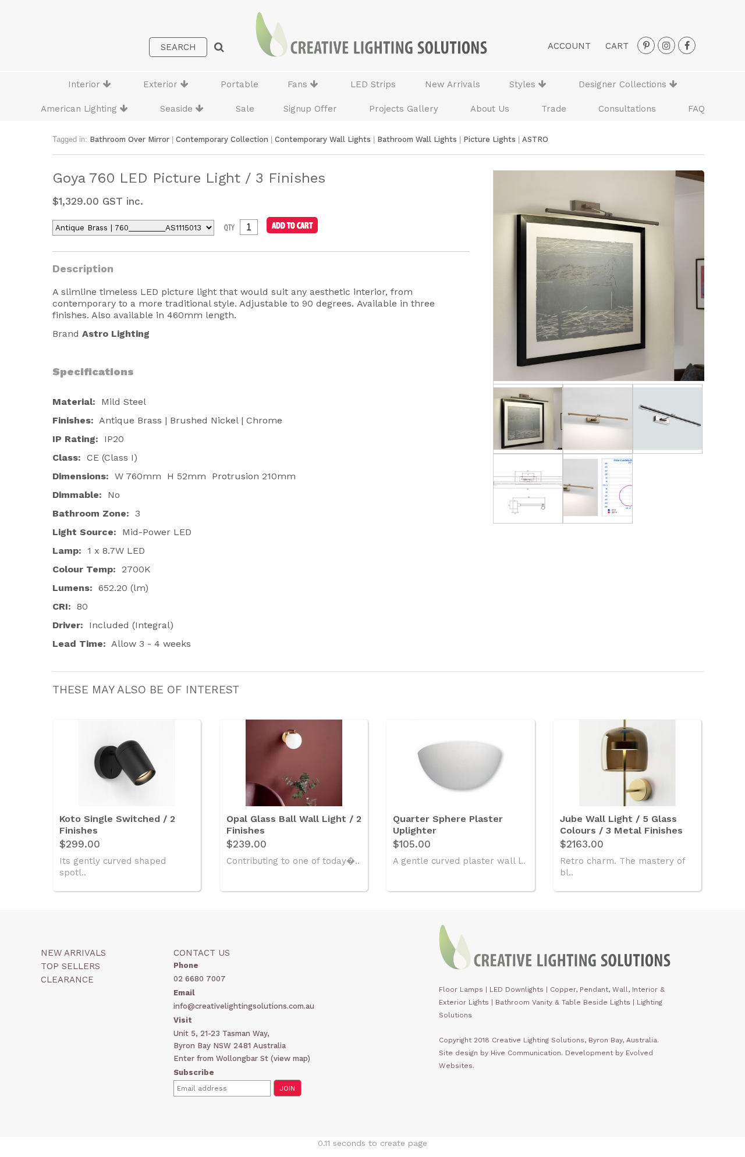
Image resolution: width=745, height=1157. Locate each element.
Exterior (161, 84)
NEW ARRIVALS (73, 953)
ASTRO (535, 139)
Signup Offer (310, 109)
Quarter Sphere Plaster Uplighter (448, 824)
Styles (523, 84)
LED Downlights (516, 989)
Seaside (178, 109)
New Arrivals (452, 84)
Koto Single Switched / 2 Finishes (117, 824)
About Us (489, 109)
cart (617, 46)
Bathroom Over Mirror (129, 139)
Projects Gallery (403, 109)
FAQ (696, 109)
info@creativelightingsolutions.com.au (243, 1006)
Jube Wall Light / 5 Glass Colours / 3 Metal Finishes (621, 824)
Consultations (627, 109)
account (569, 46)
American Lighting (80, 109)
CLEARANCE (67, 979)
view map (290, 1058)
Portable (239, 84)
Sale (245, 109)
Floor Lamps (461, 989)
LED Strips (373, 84)
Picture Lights (489, 139)
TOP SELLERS (70, 966)
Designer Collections (624, 84)
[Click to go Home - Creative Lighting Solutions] (371, 53)
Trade (553, 109)
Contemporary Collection (222, 139)
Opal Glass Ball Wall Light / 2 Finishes (293, 824)
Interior (85, 84)
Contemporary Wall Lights (323, 139)
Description (82, 268)
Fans (299, 84)
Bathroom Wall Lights (417, 139)
